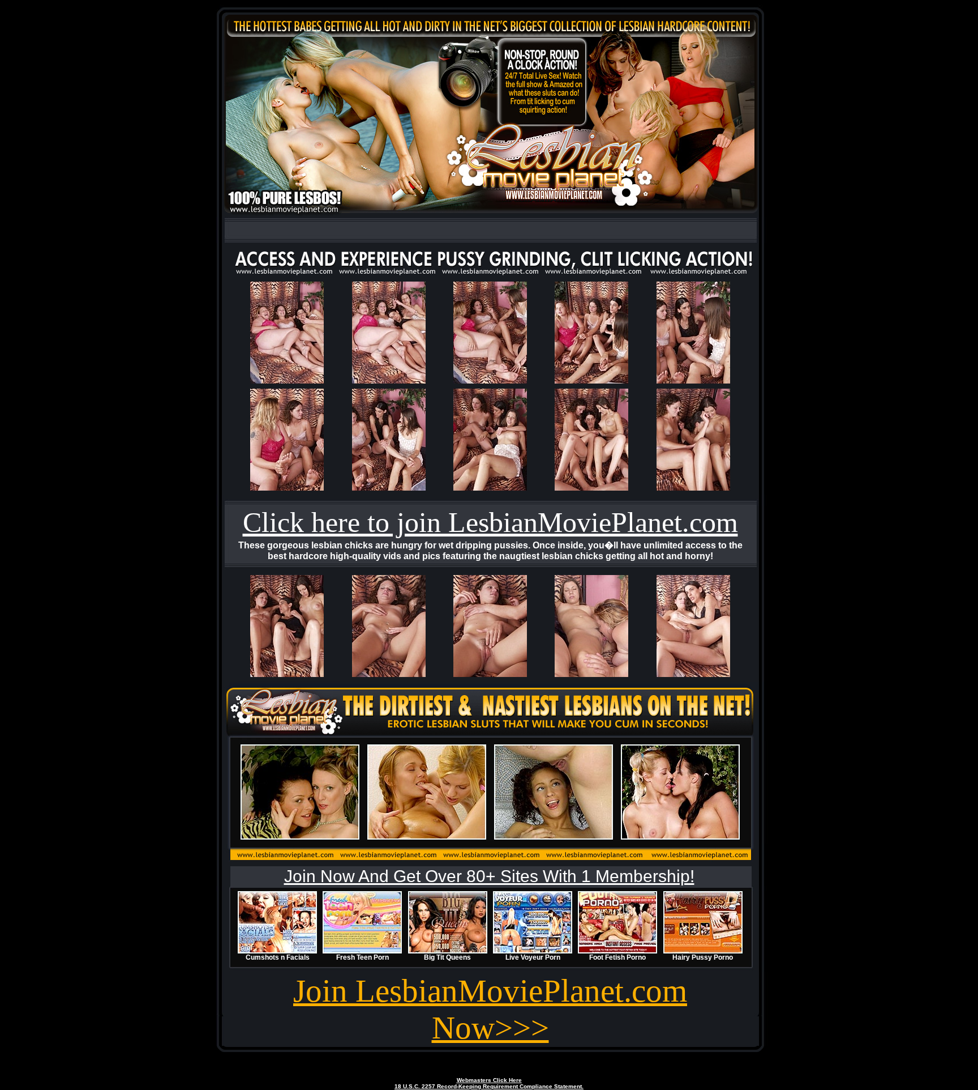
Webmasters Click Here (489, 1080)
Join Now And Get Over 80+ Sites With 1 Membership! (489, 876)
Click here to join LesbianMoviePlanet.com (490, 522)
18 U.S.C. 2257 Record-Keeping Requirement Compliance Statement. (489, 1086)
